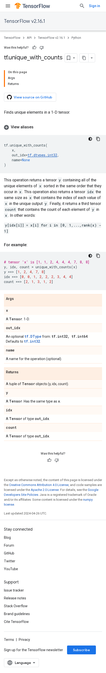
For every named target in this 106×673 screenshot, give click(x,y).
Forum (9, 545)
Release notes (15, 598)
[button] (53, 127)
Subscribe (81, 650)
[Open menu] (8, 6)
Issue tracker (14, 590)
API (29, 38)
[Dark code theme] (90, 139)
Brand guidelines (17, 614)
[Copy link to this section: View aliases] (38, 127)
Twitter (9, 561)
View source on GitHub (33, 97)
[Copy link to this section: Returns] (23, 372)
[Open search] (82, 6)
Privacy (24, 640)
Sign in (94, 6)
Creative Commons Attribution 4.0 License (39, 485)
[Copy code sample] (98, 139)
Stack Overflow (16, 606)
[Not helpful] (41, 47)
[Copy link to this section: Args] (19, 299)
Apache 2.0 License (45, 490)
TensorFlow (12, 38)
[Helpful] (34, 47)
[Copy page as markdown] (84, 58)
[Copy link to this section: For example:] (32, 245)
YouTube (11, 569)
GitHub (9, 553)
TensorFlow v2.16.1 (24, 21)
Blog (7, 537)
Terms (9, 640)
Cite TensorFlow (16, 622)
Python (76, 38)
